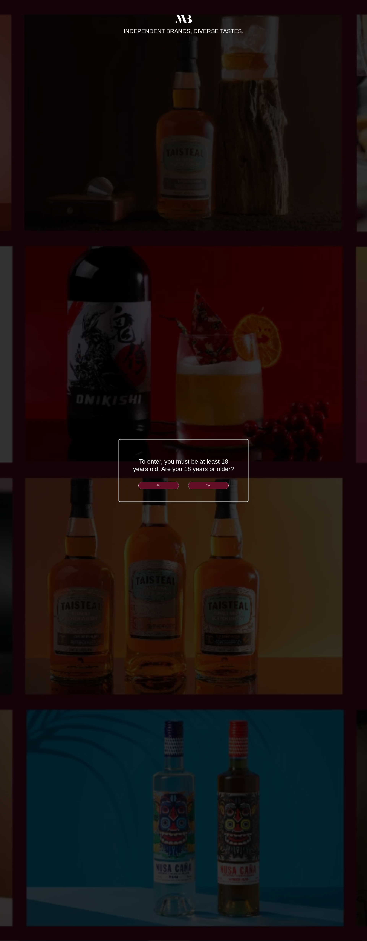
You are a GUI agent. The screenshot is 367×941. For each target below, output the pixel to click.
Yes (208, 485)
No (158, 485)
